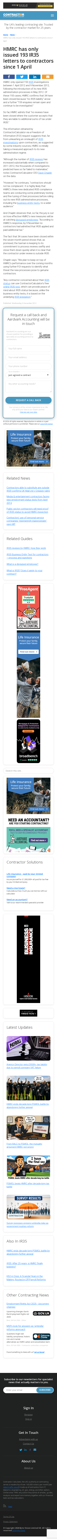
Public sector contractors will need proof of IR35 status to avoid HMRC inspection (27, 510)
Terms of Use (8, 1516)
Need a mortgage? (16, 888)
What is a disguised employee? (22, 564)
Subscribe (45, 1390)
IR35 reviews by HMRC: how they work (26, 548)
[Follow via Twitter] (20, 1450)
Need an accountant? (17, 899)
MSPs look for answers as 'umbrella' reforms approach (25, 1328)
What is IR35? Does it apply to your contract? (24, 572)
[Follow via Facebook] (30, 1450)
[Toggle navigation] (52, 15)
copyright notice (46, 424)
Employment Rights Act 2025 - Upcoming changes (28, 1305)
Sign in (28, 1419)
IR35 (31, 82)
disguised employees (27, 219)
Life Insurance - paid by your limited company (25, 875)
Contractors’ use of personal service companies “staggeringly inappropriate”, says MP (27, 521)
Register (28, 1414)
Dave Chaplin (45, 172)
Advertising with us (28, 1439)
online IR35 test (11, 286)
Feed (10, 1506)
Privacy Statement (10, 1521)
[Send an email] (34, 1450)
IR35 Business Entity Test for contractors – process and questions (27, 556)
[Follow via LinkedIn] (25, 1450)
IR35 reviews (36, 159)
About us (28, 1468)
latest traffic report (11, 1487)
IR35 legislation (22, 297)
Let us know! (39, 1352)
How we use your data (28, 412)
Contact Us (28, 1443)
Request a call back (28, 400)
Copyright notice (18, 1530)
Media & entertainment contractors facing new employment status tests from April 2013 (28, 499)
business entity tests (28, 203)
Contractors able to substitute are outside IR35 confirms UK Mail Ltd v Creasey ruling (28, 489)
